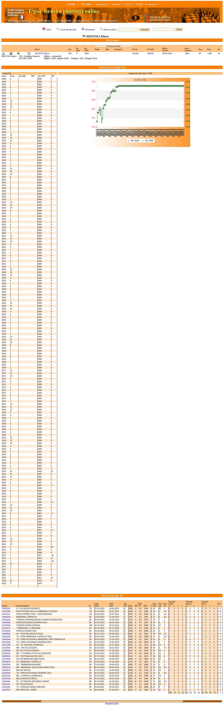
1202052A (6, 667)
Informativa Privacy (112, 703)
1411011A (6, 614)
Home (48, 30)
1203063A (6, 662)
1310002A (6, 631)
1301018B (6, 645)
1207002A (6, 659)
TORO (139, 4)
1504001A (6, 608)
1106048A (6, 681)
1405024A (6, 620)
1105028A (6, 687)
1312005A (6, 625)
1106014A (6, 684)
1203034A (6, 664)
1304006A (6, 639)
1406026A (6, 617)
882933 (150, 53)
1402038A (6, 622)
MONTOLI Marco (42, 53)
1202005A (6, 673)
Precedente (90, 30)
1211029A (6, 648)
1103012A (6, 690)
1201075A (6, 678)
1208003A (6, 656)
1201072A (6, 676)
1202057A (6, 670)
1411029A (6, 611)
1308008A (6, 634)
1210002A (6, 653)
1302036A (6, 642)
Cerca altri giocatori (68, 30)
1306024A (6, 636)
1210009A (6, 650)
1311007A (6, 628)
